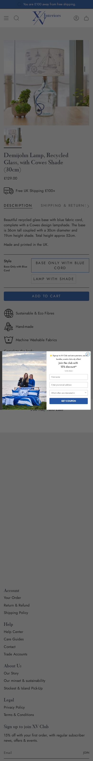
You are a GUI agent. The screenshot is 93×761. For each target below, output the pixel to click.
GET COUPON (68, 401)
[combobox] (67, 393)
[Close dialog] (88, 354)
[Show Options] (85, 393)
